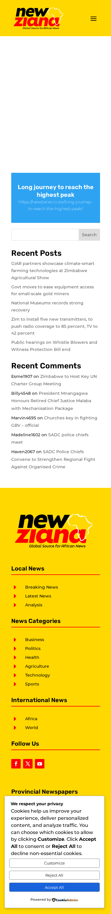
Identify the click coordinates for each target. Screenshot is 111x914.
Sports (32, 684)
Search (89, 234)
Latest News (38, 596)
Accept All (54, 887)
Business (34, 639)
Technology (37, 675)
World (31, 727)
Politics (33, 648)
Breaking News (41, 587)
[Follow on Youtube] (39, 763)
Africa (31, 718)
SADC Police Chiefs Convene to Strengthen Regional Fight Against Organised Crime (53, 459)
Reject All (54, 875)
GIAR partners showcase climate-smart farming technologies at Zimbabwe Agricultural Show (52, 270)
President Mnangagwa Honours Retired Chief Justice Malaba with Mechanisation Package (51, 401)
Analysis (33, 605)
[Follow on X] (28, 763)
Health (32, 657)
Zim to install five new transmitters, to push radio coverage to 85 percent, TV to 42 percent (54, 326)
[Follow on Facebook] (16, 763)
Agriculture (37, 666)
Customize (54, 863)
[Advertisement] (55, 94)
